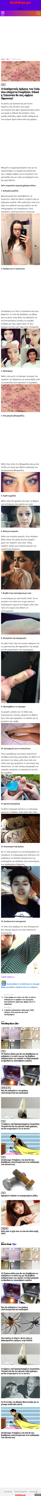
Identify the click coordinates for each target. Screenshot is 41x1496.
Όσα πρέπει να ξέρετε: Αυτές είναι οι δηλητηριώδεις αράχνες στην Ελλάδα (16, 1339)
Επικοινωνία (33, 1491)
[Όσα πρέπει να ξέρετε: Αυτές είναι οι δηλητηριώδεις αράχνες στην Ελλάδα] (20, 1323)
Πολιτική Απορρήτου (21, 1491)
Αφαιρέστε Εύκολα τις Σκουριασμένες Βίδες (19, 1195)
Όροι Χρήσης (8, 1491)
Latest (20, 9)
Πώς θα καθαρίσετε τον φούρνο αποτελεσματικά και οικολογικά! (14, 1091)
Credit (3, 977)
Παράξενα (4, 1228)
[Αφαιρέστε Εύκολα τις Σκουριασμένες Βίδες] (20, 1180)
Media (3, 1088)
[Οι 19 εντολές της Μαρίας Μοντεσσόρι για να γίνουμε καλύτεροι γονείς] (20, 1387)
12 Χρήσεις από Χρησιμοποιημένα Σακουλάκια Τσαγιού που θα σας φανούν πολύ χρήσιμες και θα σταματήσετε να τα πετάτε (20, 1126)
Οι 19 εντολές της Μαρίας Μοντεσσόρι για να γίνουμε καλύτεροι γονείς (20, 1403)
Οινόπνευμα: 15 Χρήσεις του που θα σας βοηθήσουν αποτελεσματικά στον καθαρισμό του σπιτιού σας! (20, 1162)
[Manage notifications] (36, 1492)
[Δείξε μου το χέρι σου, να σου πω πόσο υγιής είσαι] (20, 1213)
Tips (3, 1051)
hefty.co (10, 977)
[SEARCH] (38, 13)
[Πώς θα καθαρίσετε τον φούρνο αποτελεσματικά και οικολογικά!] (20, 1075)
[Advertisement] (20, 36)
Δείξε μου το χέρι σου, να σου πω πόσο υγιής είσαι (19, 1232)
